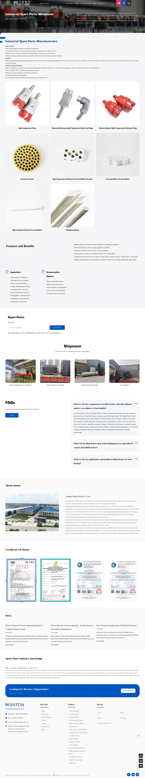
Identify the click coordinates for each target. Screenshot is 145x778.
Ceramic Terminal (27, 179)
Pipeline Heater (74, 717)
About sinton (45, 714)
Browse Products (14, 18)
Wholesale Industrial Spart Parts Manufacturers (77, 775)
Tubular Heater (73, 739)
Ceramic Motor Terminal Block (117, 179)
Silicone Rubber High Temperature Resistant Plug (118, 128)
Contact (12, 415)
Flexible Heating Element (77, 748)
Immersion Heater (74, 742)
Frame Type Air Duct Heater (78, 729)
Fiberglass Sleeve (72, 230)
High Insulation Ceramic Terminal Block (27, 230)
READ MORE (9, 645)
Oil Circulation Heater (76, 720)
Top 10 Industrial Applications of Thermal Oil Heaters (116, 625)
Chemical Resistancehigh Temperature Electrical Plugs (72, 128)
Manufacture (45, 726)
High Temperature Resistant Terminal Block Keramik (72, 179)
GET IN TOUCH (128, 690)
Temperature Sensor (75, 757)
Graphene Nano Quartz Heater (78, 732)
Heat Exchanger (74, 711)
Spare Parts (8, 670)
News (43, 729)
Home (7, 18)
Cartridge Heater (74, 736)
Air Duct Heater (74, 714)
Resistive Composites (75, 760)
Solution (43, 723)
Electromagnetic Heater (76, 723)
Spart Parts (72, 763)
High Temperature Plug (27, 128)
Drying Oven (73, 726)
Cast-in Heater (73, 745)
